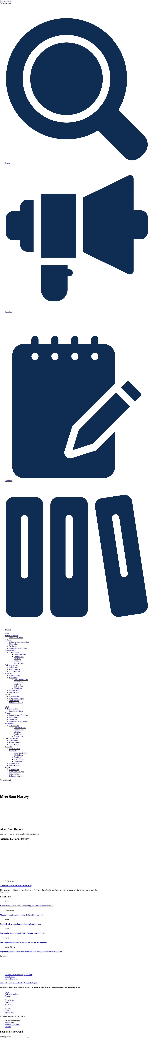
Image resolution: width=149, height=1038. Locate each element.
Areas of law (14, 652)
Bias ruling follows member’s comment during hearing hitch (23, 942)
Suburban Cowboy (16, 703)
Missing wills (14, 690)
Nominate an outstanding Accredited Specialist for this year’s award (26, 906)
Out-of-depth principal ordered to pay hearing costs (20, 924)
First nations (13, 644)
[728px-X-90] (74, 14)
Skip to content (5, 1)
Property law (18, 663)
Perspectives (9, 650)
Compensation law (21, 680)
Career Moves (14, 669)
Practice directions (16, 638)
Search (2, 1037)
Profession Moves (11, 665)
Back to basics (14, 676)
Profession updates (11, 636)
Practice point (14, 692)
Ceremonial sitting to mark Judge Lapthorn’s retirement (22, 933)
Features (8, 640)
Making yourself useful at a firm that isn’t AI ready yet (21, 915)
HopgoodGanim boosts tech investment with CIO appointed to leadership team (31, 951)
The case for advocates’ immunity (16, 885)
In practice (8, 673)
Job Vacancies (14, 671)
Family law (18, 661)
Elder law (17, 659)
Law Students (14, 696)
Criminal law (19, 657)
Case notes (13, 678)
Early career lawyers (16, 699)
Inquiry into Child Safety (18, 648)
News (7, 634)
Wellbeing (13, 646)
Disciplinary (18, 682)
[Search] (28, 1037)
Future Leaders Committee (19, 642)
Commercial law (20, 655)
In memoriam (14, 701)
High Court (18, 688)
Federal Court (19, 686)
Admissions (13, 667)
